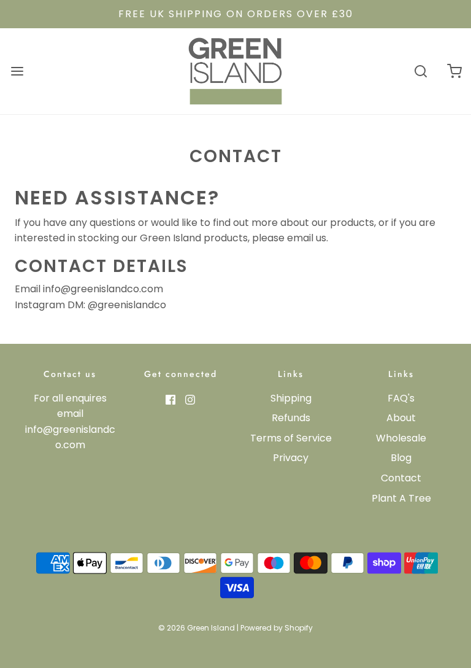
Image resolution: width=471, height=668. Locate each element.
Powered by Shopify (276, 628)
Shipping (291, 398)
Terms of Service (291, 438)
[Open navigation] (17, 71)
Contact (401, 478)
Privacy (290, 458)
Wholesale (401, 438)
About (401, 418)
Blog (401, 458)
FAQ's (401, 398)
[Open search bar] (420, 71)
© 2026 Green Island (196, 628)
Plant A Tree (401, 498)
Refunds (291, 418)
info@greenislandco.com (103, 289)
